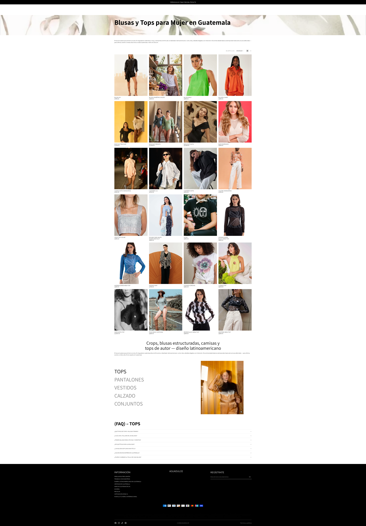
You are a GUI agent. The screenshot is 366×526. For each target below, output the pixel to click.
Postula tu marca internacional (125, 496)
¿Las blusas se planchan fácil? (125, 448)
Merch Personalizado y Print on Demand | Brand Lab (161, 517)
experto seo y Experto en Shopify (215, 515)
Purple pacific (142, 517)
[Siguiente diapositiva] (179, 75)
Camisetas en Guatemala (200, 517)
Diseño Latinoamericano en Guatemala (127, 481)
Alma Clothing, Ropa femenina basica (196, 515)
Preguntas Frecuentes (122, 476)
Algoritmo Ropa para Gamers (202, 514)
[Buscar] (115, 9)
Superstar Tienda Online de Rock (232, 515)
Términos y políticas (246, 523)
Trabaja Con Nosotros (122, 479)
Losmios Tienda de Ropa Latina (161, 514)
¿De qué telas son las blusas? (124, 444)
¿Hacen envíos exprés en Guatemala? (127, 453)
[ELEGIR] (144, 93)
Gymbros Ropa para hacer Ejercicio (219, 514)
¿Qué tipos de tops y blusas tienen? (126, 431)
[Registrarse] (250, 477)
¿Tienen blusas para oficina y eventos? (127, 440)
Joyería (117, 489)
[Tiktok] (122, 523)
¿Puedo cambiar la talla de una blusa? (127, 457)
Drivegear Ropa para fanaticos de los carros (240, 514)
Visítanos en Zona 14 (121, 494)
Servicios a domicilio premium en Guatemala (182, 514)
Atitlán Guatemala (119, 514)
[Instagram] (119, 523)
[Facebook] (115, 523)
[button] (240, 51)
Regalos (117, 491)
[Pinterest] (125, 523)
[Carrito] (249, 9)
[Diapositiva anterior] (152, 75)
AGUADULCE (185, 523)
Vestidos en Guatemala (122, 484)
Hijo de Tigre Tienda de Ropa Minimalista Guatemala (139, 514)
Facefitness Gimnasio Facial (136, 515)
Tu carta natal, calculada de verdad (184, 517)
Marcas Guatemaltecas (122, 486)
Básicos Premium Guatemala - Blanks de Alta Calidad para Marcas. (224, 517)
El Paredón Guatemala (122, 515)
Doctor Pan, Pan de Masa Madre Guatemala (155, 515)
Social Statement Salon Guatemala (176, 515)
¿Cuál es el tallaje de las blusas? (125, 435)
